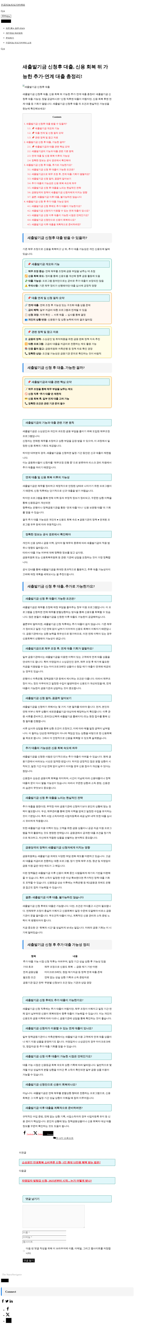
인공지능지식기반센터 (13, 4)
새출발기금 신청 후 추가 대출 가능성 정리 (46, 201)
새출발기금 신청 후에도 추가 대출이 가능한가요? (54, 206)
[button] (3, 11)
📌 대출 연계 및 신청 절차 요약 (45, 133)
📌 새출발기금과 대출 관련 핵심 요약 (48, 146)
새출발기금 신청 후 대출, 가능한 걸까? (44, 142)
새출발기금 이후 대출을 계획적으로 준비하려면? (54, 224)
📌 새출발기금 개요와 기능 (43, 128)
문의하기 (10, 38)
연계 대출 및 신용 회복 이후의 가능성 (48, 156)
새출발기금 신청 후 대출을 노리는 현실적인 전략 (54, 188)
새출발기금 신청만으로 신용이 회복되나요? (51, 220)
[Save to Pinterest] (9, 1320)
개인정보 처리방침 (14, 33)
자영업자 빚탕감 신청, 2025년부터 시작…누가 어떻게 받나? (57, 1180)
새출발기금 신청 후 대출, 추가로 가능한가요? (48, 165)
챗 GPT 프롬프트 (65, 1138)
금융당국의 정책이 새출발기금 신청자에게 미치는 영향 (57, 192)
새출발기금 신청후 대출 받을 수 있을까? (45, 124)
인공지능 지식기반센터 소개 (18, 43)
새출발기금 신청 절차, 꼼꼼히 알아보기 (49, 178)
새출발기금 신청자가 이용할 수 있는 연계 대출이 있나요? (58, 210)
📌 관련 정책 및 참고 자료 (42, 137)
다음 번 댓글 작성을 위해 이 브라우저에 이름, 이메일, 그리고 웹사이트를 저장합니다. (68, 1251)
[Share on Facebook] (8, 1310)
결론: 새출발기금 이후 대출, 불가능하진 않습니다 (54, 197)
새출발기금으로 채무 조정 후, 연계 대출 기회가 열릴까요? (58, 174)
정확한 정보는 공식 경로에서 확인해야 (49, 160)
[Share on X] (8, 1315)
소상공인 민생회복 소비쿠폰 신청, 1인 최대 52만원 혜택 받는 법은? (61, 1162)
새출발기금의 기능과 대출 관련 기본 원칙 (50, 151)
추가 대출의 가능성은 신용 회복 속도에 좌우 (51, 183)
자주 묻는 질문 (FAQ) (15, 28)
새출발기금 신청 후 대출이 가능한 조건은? (50, 169)
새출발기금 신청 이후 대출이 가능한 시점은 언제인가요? (58, 215)
